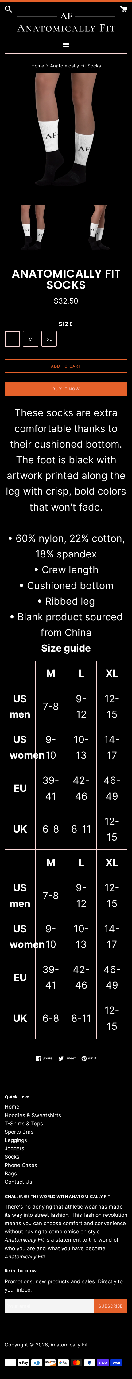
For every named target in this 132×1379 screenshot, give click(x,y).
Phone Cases (21, 1165)
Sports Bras (19, 1132)
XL (49, 339)
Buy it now (66, 388)
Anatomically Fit (69, 1345)
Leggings (16, 1140)
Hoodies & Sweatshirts (33, 1115)
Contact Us (18, 1182)
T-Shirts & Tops (24, 1123)
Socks (12, 1157)
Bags (11, 1173)
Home (12, 1107)
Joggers (14, 1148)
